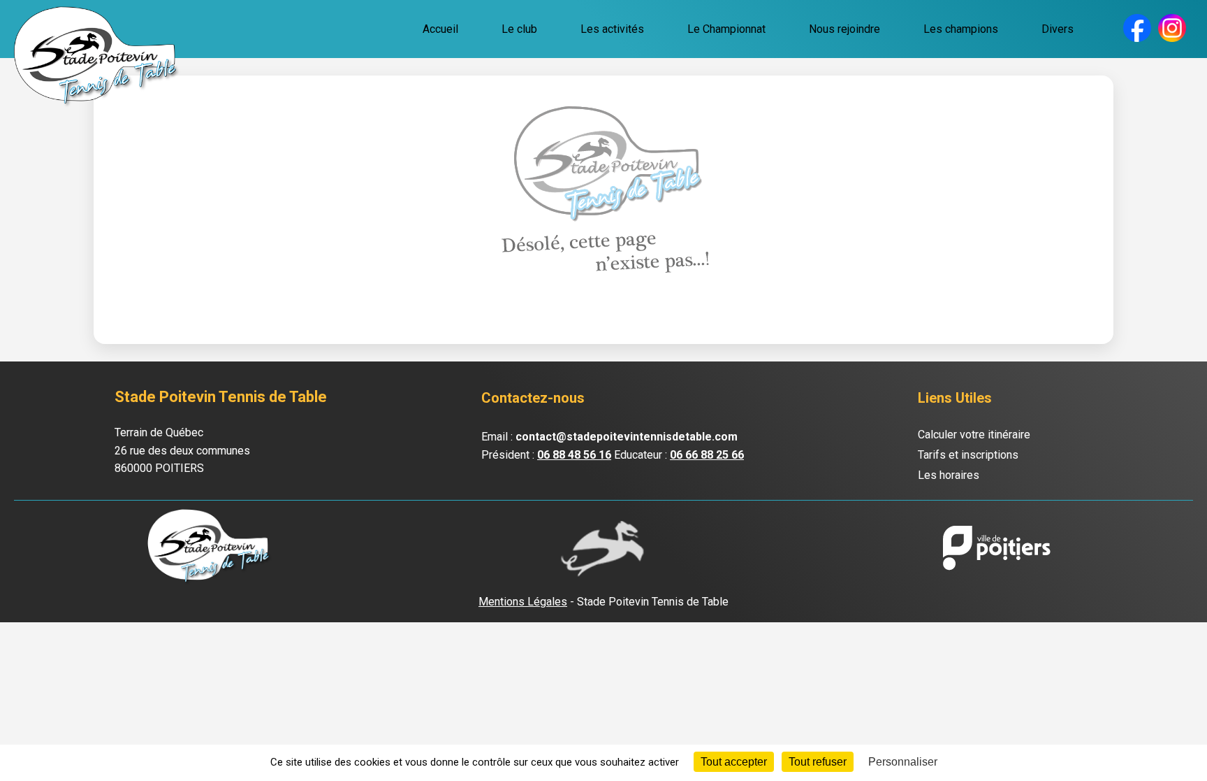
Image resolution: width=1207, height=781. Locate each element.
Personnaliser (902, 762)
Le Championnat (726, 29)
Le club (519, 29)
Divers (1057, 29)
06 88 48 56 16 (574, 454)
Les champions (960, 29)
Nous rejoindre (844, 29)
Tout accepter (734, 762)
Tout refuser (818, 762)
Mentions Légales (522, 601)
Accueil (440, 29)
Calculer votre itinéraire (974, 434)
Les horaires (948, 475)
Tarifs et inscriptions (968, 454)
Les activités (612, 29)
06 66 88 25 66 (707, 454)
